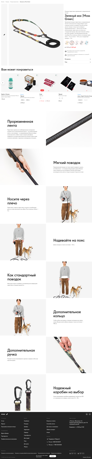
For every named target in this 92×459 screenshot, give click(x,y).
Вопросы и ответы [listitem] (51, 421)
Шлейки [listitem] (26, 426)
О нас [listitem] (2, 421)
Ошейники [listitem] (26, 421)
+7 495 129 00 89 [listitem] (55, 444)
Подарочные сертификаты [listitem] (56, 453)
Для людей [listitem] (26, 438)
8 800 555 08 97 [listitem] (55, 442)
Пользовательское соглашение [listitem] (44, 453)
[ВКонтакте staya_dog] (87, 414)
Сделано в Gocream (87, 457)
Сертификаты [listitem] (27, 435)
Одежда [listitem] (26, 432)
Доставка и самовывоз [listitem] (52, 426)
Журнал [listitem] (3, 423)
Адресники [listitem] (26, 429)
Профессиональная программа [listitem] (9, 439)
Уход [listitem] (25, 441)
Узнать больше (38, 456)
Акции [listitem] (48, 432)
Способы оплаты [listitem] (51, 423)
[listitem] (53, 439)
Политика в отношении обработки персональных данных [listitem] (26, 453)
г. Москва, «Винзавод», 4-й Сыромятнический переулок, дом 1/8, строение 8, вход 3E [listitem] (78, 422)
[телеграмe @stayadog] (90, 414)
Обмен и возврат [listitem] (51, 429)
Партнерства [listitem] (4, 436)
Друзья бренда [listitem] (5, 433)
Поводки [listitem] (26, 423)
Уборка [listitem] (26, 446)
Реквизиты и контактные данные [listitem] (7, 453)
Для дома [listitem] (26, 444)
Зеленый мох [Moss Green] (25, 1)
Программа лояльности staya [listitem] (8, 426)
